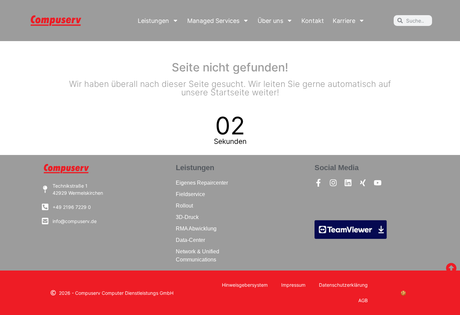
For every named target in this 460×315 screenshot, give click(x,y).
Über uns (270, 20)
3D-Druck (187, 217)
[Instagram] (333, 183)
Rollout (184, 206)
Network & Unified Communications (197, 255)
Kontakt (312, 20)
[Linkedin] (348, 183)
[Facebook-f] (318, 183)
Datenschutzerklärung (343, 285)
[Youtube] (378, 183)
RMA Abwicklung (196, 228)
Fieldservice (190, 194)
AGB (363, 300)
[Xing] (363, 183)
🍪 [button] (403, 293)
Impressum (293, 285)
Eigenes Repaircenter (202, 183)
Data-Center (190, 240)
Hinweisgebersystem (245, 285)
